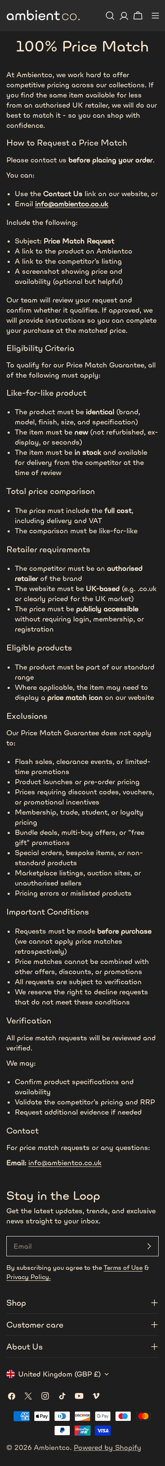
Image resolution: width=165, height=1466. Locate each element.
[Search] (110, 15)
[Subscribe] (149, 1246)
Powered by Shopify (107, 1447)
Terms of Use (123, 1267)
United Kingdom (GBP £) (59, 1374)
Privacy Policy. (28, 1276)
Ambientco (52, 1447)
